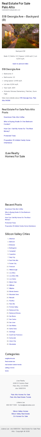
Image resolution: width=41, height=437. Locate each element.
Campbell (12, 251)
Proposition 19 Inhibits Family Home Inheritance (20, 226)
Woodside (12, 344)
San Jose (12, 322)
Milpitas (11, 288)
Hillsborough (13, 270)
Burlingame (12, 248)
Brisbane (12, 245)
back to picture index (20, 64)
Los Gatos (12, 279)
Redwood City (14, 310)
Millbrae (11, 285)
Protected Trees (10, 223)
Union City (12, 341)
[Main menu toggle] (37, 6)
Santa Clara (13, 329)
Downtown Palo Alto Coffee (14, 209)
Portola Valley (13, 307)
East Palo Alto (13, 260)
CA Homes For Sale (20, 416)
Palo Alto (12, 304)
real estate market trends (13, 364)
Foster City (12, 263)
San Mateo (12, 325)
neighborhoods (10, 358)
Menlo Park (13, 282)
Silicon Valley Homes (20, 411)
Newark (11, 297)
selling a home (9, 368)
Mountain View (14, 294)
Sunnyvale (12, 338)
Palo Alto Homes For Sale (20, 395)
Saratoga (12, 332)
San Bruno (12, 316)
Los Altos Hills (13, 276)
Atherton (12, 239)
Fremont (12, 266)
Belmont (12, 242)
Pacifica (11, 301)
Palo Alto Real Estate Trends (20, 397)
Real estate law (10, 361)
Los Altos (12, 273)
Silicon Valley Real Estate (20, 414)
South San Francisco (15, 335)
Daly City (12, 257)
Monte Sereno (13, 291)
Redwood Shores (15, 313)
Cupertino (12, 254)
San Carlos (12, 319)
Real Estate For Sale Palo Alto (16, 5)
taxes (7, 371)
